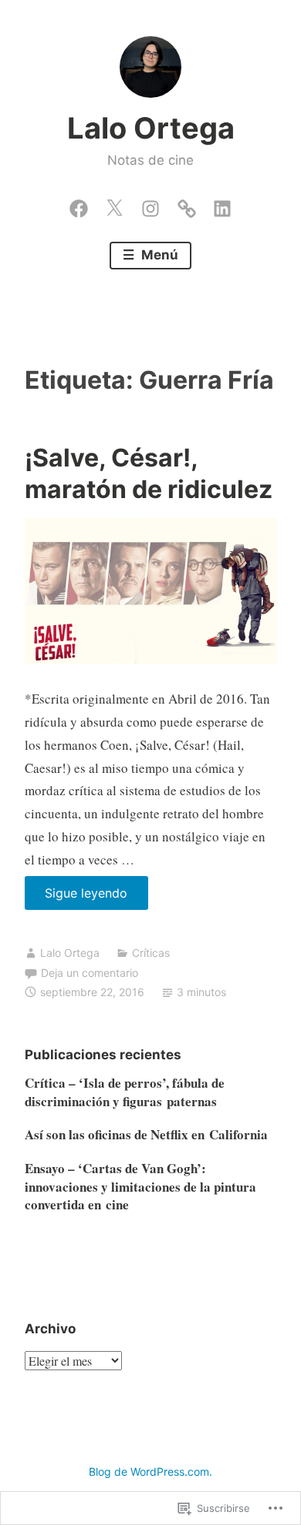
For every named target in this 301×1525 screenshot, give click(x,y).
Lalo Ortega (151, 127)
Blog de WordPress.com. (150, 1471)
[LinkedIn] (222, 205)
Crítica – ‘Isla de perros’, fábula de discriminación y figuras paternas (125, 1092)
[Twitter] (114, 205)
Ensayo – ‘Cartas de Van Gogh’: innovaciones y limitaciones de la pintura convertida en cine (140, 1187)
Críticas (151, 952)
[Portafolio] (187, 205)
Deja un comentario (89, 972)
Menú (158, 255)
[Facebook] (79, 205)
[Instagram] (150, 205)
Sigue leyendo (76, 897)
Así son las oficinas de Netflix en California (146, 1134)
